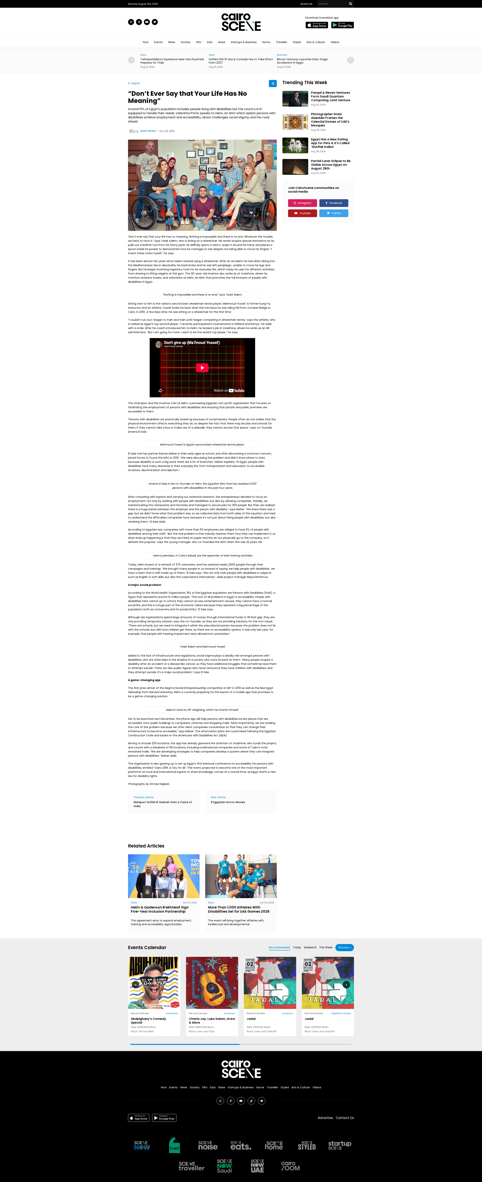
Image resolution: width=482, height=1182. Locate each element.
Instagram (304, 203)
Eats (210, 42)
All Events (343, 947)
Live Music (229, 1013)
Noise (221, 42)
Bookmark (306, 3)
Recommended (279, 947)
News (171, 42)
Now (145, 42)
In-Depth (134, 83)
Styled (297, 42)
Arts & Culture (316, 42)
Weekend (310, 947)
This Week (326, 947)
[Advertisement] (196, 827)
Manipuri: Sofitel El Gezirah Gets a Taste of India (163, 804)
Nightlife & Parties (341, 1013)
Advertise (325, 1118)
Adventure (172, 1013)
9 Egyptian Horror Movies (228, 802)
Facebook (335, 203)
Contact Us (345, 1118)
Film (198, 42)
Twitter (336, 213)
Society (186, 42)
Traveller (281, 42)
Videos (335, 42)
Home (266, 42)
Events (158, 42)
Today (297, 947)
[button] (350, 60)
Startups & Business (244, 42)
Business (214, 54)
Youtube (305, 213)
